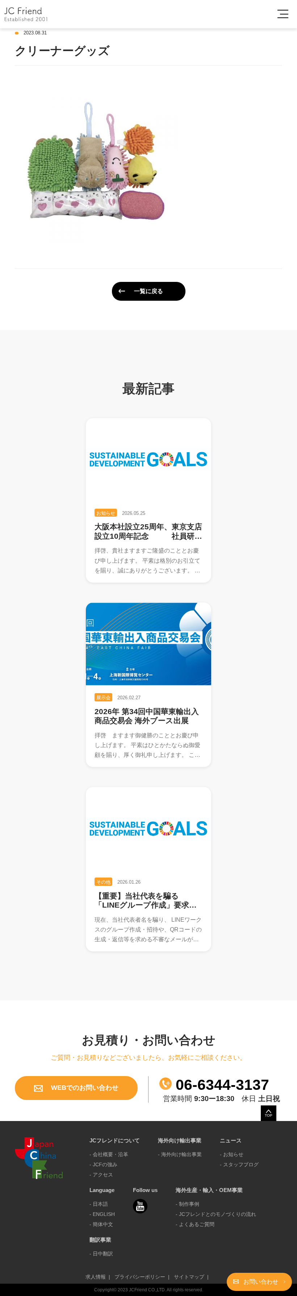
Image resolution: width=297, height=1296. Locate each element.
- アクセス (101, 1175)
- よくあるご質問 (195, 1224)
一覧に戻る (148, 291)
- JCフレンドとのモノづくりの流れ (216, 1214)
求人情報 (95, 1277)
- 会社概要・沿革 (108, 1154)
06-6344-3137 (220, 1084)
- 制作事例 (187, 1204)
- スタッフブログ (239, 1164)
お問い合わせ (260, 1282)
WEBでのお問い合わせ (83, 1087)
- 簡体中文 (101, 1224)
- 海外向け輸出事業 (180, 1154)
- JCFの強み (103, 1164)
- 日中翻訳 (101, 1254)
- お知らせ (231, 1154)
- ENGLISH (102, 1214)
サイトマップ (189, 1277)
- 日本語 (98, 1204)
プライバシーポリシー (139, 1277)
